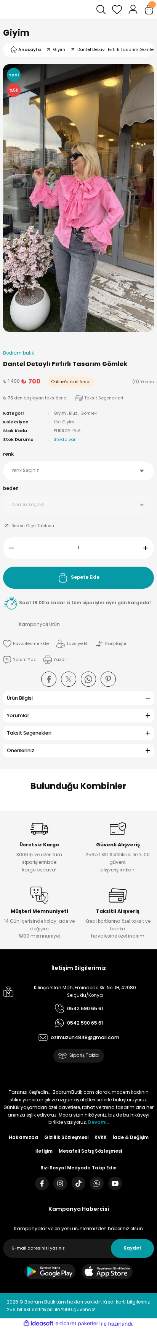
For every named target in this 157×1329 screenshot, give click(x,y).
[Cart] (149, 9)
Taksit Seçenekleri (29, 733)
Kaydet (132, 1248)
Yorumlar (18, 715)
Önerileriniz (20, 750)
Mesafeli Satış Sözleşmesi (90, 1151)
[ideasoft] (38, 1323)
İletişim (44, 1151)
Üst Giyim (64, 422)
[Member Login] (133, 9)
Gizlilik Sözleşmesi (66, 1137)
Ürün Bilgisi (20, 698)
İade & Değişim (131, 1137)
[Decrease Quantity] (8, 548)
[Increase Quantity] (148, 548)
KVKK (101, 1137)
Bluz (73, 413)
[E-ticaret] (77, 1324)
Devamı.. (98, 1122)
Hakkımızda (23, 1137)
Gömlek (88, 413)
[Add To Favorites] (26, 644)
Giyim (16, 33)
